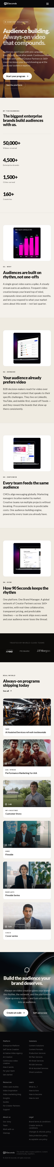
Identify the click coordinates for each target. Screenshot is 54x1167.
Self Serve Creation (11, 1049)
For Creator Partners (11, 1105)
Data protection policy (38, 1135)
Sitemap (6, 1133)
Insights (6, 1098)
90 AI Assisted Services (38, 1068)
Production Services (37, 1053)
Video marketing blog (12, 1094)
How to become (35, 1094)
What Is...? (33, 1087)
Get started (7, 1074)
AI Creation (7, 1057)
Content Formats (36, 1049)
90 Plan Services (36, 1057)
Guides (6, 1102)
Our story (7, 1121)
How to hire (34, 1090)
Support (6, 1109)
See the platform (14, 85)
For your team (9, 1071)
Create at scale (14, 1013)
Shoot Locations (35, 1072)
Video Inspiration (10, 1090)
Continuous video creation (10, 1062)
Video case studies (11, 1087)
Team (5, 1125)
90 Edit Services (35, 1064)
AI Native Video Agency (12, 1053)
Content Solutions (36, 1045)
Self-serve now (40, 1013)
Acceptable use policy (38, 1139)
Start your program (15, 76)
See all (6, 691)
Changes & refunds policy (40, 1132)
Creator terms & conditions (35, 1126)
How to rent (34, 1098)
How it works (8, 1067)
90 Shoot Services (36, 1061)
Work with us (8, 1129)
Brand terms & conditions (40, 1121)
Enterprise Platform (11, 1045)
